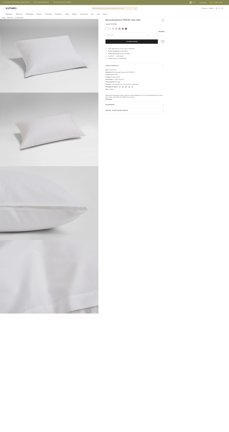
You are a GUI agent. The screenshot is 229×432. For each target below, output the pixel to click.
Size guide (161, 31)
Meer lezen (108, 99)
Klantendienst (203, 2)
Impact (211, 8)
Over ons (204, 8)
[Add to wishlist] (162, 41)
